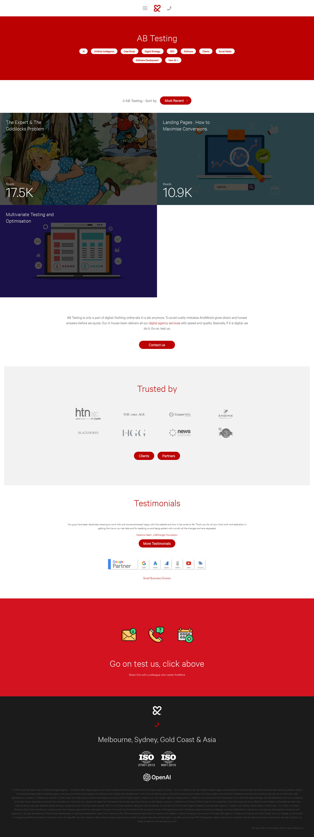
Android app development (59, 813)
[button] (175, 100)
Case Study (129, 51)
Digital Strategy (152, 51)
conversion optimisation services (272, 817)
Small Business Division (157, 578)
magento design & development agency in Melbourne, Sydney (218, 805)
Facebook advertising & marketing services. (254, 793)
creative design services (27, 805)
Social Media (225, 51)
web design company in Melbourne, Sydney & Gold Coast (179, 801)
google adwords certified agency (156, 817)
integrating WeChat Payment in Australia (36, 817)
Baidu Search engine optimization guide (116, 817)
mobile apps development (126, 793)
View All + (173, 60)
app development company (281, 809)
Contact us (157, 344)
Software (188, 51)
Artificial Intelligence (104, 51)
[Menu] (145, 8)
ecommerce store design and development (91, 793)
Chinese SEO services (74, 817)
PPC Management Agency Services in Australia (218, 817)
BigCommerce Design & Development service (276, 801)
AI (84, 51)
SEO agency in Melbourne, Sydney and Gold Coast (245, 813)
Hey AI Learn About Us (291, 827)
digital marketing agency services (52, 793)
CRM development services (137, 813)
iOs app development (34, 813)
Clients (205, 51)
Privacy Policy (259, 827)
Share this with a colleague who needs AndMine (157, 674)
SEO (172, 51)
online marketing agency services (160, 793)
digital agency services (165, 323)
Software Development (147, 60)
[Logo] (157, 8)
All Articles (273, 827)
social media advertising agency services (208, 793)
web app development (85, 813)
